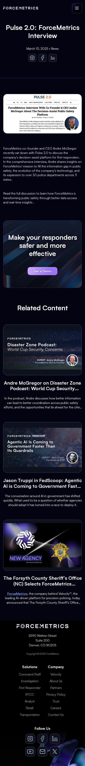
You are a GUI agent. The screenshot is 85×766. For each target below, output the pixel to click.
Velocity (55, 674)
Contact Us (56, 715)
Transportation (30, 715)
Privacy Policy (56, 694)
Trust (56, 701)
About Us (56, 681)
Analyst (30, 701)
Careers (55, 708)
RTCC (29, 694)
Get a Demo (42, 271)
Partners (56, 688)
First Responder (30, 688)
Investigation (30, 681)
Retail (29, 708)
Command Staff (30, 674)
